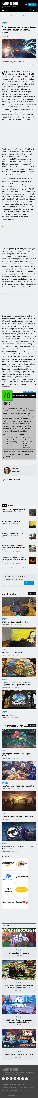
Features (5, 783)
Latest (4, 505)
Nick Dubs (6, 536)
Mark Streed (20, 990)
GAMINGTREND (10, 1096)
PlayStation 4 (18, 480)
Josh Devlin (7, 36)
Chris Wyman (7, 551)
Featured (11, 505)
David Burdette (7, 512)
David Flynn (7, 524)
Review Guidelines (29, 392)
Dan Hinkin (6, 687)
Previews (19, 950)
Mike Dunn (20, 956)
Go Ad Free (24, 15)
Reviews (4, 23)
